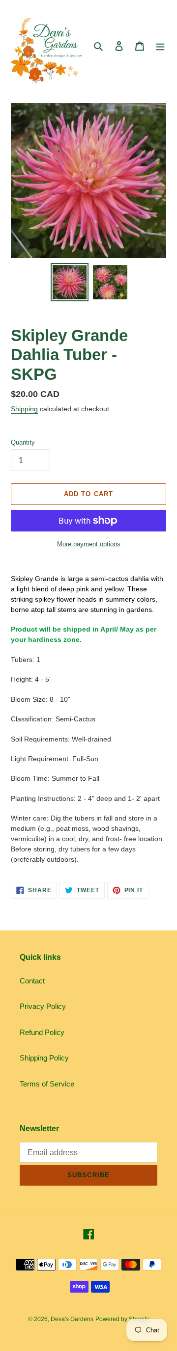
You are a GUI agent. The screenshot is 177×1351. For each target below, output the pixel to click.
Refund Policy (42, 1032)
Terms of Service (47, 1084)
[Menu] (160, 45)
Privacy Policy (43, 1006)
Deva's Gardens (72, 1319)
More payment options (88, 544)
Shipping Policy (44, 1058)
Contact (32, 981)
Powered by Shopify (122, 1319)
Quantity (23, 442)
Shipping (24, 409)
